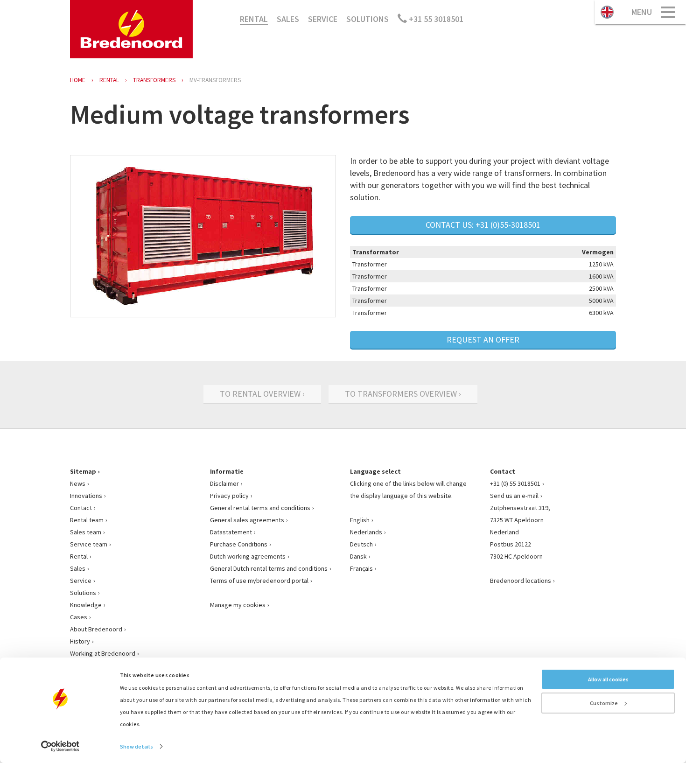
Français (361, 568)
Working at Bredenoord (102, 653)
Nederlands (366, 532)
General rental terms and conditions (260, 508)
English (360, 520)
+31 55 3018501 (435, 19)
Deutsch (361, 544)
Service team (88, 544)
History (80, 641)
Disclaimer (224, 483)
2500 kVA (601, 288)
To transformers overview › (403, 393)
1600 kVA (601, 276)
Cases (78, 617)
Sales (288, 19)
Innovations (86, 495)
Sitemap (83, 471)
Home (77, 80)
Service (322, 19)
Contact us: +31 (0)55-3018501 (483, 224)
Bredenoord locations (520, 580)
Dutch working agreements (248, 556)
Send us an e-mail (514, 495)
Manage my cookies (238, 605)
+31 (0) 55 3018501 (515, 483)
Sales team (85, 532)
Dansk (358, 556)
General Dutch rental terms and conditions (269, 568)
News (77, 483)
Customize (604, 703)
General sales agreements (247, 520)
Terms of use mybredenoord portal (259, 580)
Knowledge (86, 605)
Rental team (87, 520)
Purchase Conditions (238, 544)
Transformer (369, 264)
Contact (81, 508)
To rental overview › (262, 393)
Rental (254, 19)
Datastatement (231, 532)
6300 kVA (601, 312)
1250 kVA (601, 264)
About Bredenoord (96, 629)
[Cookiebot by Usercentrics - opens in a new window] (60, 746)
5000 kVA (601, 300)
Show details (136, 746)
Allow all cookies (608, 679)
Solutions (367, 19)
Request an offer (483, 339)
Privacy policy (229, 495)
